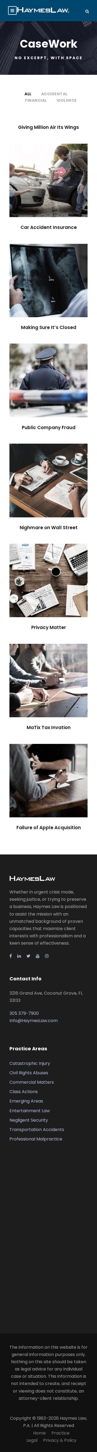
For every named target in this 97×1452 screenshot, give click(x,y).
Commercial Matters (31, 1082)
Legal (31, 1440)
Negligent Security (28, 1120)
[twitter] (28, 956)
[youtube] (38, 956)
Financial (36, 100)
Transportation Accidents (36, 1129)
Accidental (54, 94)
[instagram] (47, 956)
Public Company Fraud (48, 427)
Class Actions (23, 1092)
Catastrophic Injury (29, 1063)
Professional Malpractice (35, 1139)
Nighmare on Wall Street (49, 527)
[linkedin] (19, 956)
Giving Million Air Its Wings (48, 127)
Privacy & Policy (60, 1440)
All (28, 94)
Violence (67, 100)
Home (39, 1433)
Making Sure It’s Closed (48, 327)
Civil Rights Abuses (28, 1073)
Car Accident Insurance (48, 227)
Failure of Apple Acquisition (48, 827)
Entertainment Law (29, 1111)
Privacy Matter (48, 627)
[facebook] (10, 956)
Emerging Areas (26, 1101)
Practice (60, 1433)
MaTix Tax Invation (49, 727)
